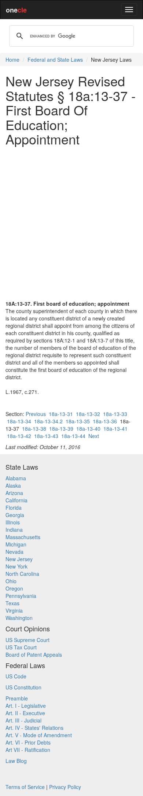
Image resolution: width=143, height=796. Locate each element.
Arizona (14, 492)
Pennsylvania (21, 595)
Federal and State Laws (55, 59)
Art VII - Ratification (28, 749)
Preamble (17, 698)
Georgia (15, 515)
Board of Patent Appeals (34, 654)
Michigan (16, 544)
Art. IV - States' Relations (34, 727)
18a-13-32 (88, 413)
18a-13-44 (73, 436)
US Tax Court (21, 647)
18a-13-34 (19, 421)
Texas (12, 603)
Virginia (14, 610)
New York (16, 566)
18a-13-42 (19, 436)
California (16, 500)
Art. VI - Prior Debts (28, 742)
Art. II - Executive (25, 713)
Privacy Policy (65, 786)
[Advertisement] (71, 223)
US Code (16, 676)
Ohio (11, 581)
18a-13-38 (34, 428)
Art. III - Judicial (23, 720)
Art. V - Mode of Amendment (39, 735)
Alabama (16, 478)
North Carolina (22, 573)
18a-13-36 (105, 421)
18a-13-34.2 (48, 421)
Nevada (14, 551)
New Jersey (19, 559)
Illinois (13, 522)
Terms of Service (25, 786)
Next (93, 436)
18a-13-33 (115, 413)
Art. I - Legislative (26, 705)
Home (12, 59)
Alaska (13, 485)
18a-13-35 (78, 421)
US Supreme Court (28, 639)
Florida (14, 507)
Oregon (14, 588)
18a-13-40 (88, 428)
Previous (36, 413)
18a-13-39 (61, 428)
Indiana (14, 529)
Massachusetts (23, 537)
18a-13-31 (61, 413)
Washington (19, 617)
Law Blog (16, 760)
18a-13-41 (115, 428)
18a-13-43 (46, 436)
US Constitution (23, 687)
